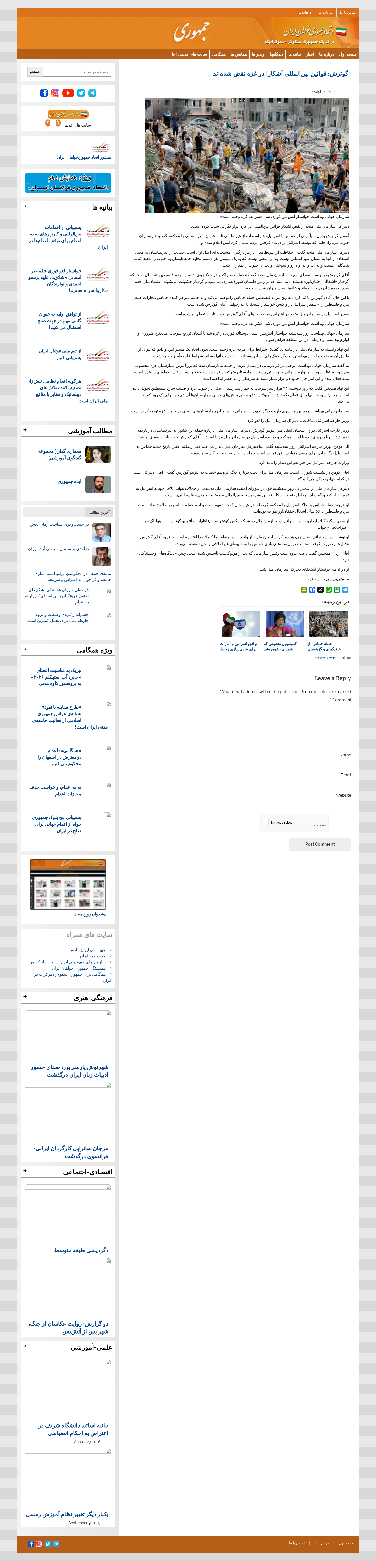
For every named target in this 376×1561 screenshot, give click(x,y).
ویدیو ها (258, 54)
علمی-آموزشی (92, 1347)
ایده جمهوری (69, 481)
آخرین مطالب (99, 512)
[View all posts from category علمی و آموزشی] (26, 1347)
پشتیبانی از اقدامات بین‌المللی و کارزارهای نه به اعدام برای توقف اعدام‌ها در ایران (68, 237)
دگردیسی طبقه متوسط (81, 1250)
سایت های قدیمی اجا (189, 54)
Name (345, 755)
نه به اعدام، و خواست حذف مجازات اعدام (55, 790)
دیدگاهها (276, 54)
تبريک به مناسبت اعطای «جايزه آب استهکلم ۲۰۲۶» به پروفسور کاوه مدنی (56, 676)
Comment (340, 700)
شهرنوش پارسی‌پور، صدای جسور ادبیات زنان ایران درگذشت (69, 1070)
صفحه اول (348, 54)
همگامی (219, 54)
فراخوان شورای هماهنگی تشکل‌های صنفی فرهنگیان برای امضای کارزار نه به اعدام (57, 596)
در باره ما (325, 12)
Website (343, 795)
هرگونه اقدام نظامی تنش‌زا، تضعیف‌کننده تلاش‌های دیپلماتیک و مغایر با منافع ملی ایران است (68, 391)
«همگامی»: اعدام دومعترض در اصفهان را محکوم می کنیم (59, 757)
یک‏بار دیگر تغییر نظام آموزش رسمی (67, 1514)
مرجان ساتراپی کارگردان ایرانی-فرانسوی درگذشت (70, 1151)
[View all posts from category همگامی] (26, 650)
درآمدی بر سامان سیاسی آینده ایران (58, 548)
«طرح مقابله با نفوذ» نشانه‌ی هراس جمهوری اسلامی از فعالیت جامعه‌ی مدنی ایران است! (70, 716)
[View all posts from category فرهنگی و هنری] (26, 998)
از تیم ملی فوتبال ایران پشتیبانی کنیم (60, 353)
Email (346, 775)
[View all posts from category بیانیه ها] (26, 207)
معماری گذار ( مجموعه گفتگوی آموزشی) (59, 454)
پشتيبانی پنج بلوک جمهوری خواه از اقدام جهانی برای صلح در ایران (56, 824)
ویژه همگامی (94, 650)
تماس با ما (348, 12)
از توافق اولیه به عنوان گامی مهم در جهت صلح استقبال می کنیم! (59, 320)
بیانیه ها (294, 54)
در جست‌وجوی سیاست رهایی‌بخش (59, 524)
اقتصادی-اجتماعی (88, 1172)
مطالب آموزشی (90, 431)
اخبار (310, 54)
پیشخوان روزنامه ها (89, 914)
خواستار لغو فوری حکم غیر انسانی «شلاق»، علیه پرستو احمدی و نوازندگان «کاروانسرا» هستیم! (68, 280)
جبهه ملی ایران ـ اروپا (88, 949)
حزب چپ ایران (93, 955)
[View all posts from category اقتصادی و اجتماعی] (26, 1172)
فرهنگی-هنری (93, 998)
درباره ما (326, 54)
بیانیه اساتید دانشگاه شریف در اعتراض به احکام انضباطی (73, 1429)
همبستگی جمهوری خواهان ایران (79, 968)
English (304, 12)
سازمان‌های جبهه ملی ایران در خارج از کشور (68, 962)
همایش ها (239, 54)
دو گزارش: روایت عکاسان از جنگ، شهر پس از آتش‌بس (68, 1327)
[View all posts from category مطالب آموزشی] (26, 431)
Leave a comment (330, 657)
